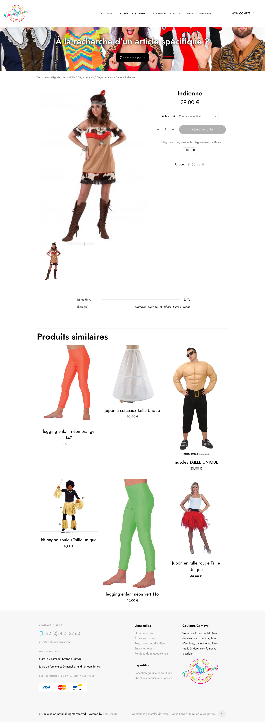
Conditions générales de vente (150, 714)
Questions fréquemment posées (153, 678)
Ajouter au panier (202, 129)
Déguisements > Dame (109, 77)
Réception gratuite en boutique (153, 673)
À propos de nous (145, 638)
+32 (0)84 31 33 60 (61, 633)
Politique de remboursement (152, 653)
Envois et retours (144, 648)
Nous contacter (144, 633)
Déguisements (86, 77)
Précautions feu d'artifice (150, 643)
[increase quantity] (173, 129)
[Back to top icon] (222, 713)
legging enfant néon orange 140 (68, 434)
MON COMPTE (240, 13)
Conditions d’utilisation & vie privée (193, 714)
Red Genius (110, 714)
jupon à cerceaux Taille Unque (132, 410)
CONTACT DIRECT (50, 625)
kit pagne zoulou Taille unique (68, 540)
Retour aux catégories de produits (56, 77)
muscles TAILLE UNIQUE (196, 462)
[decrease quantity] (158, 129)
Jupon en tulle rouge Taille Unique (196, 566)
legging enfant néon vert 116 (132, 594)
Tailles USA (168, 116)
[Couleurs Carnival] (16, 13)
